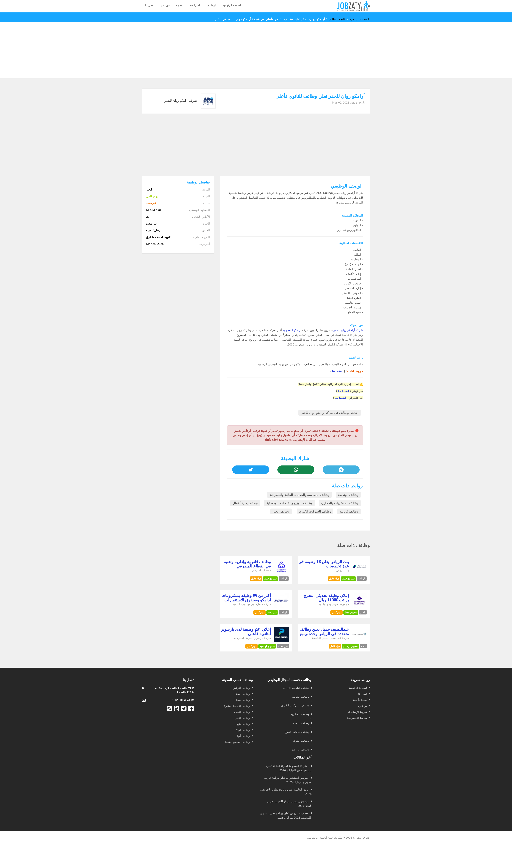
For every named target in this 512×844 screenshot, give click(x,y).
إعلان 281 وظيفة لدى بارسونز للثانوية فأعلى (246, 631)
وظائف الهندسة (348, 495)
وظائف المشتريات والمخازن (339, 503)
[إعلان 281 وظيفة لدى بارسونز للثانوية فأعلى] (281, 641)
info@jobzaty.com (183, 700)
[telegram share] (341, 469)
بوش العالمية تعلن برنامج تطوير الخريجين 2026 (286, 792)
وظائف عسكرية (300, 714)
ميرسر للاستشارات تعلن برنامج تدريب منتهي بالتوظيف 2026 (288, 780)
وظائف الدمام (242, 712)
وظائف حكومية (300, 696)
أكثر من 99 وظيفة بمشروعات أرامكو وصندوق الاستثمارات (246, 597)
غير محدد (272, 612)
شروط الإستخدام (357, 712)
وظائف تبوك (243, 730)
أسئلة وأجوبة (360, 700)
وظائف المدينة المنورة (237, 706)
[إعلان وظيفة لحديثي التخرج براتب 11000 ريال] (359, 607)
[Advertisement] (392, 50)
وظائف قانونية (349, 511)
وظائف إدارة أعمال (245, 503)
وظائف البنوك (301, 740)
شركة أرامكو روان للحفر (348, 330)
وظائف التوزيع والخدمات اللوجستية (289, 503)
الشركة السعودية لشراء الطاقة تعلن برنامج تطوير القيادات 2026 (289, 768)
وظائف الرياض (242, 688)
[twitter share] (250, 469)
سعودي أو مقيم (350, 646)
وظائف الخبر (281, 511)
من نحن (165, 5)
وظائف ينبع (244, 724)
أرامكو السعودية (292, 330)
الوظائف (211, 5)
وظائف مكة (243, 700)
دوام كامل (334, 578)
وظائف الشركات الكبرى (315, 511)
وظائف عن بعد (300, 749)
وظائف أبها (244, 736)
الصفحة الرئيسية (232, 5)
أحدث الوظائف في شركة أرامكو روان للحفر (329, 413)
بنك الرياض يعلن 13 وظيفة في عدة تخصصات (323, 563)
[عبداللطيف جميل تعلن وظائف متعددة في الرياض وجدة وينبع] (359, 641)
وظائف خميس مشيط (238, 742)
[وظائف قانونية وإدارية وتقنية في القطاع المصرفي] (281, 573)
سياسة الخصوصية (357, 718)
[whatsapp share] (295, 469)
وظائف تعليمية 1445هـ (296, 688)
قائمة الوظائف (336, 19)
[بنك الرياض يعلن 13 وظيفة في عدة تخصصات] (359, 573)
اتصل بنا (149, 5)
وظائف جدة (243, 694)
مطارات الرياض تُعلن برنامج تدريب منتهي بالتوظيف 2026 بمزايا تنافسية (286, 815)
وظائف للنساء (301, 723)
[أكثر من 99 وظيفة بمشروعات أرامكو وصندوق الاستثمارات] (281, 607)
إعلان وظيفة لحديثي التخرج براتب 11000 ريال (326, 597)
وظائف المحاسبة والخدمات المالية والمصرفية (299, 495)
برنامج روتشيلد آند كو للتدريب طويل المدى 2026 (289, 803)
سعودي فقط (348, 578)
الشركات (195, 5)
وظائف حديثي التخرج (297, 732)
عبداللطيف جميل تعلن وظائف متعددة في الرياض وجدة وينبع (324, 631)
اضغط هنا (337, 371)
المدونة (180, 5)
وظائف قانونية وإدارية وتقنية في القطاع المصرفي (247, 563)
